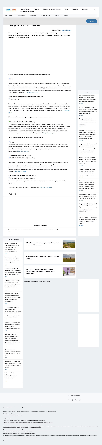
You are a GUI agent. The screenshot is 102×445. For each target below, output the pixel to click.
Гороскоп (75, 9)
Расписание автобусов (27, 11)
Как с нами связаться (7, 407)
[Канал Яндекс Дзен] (80, 399)
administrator (66, 30)
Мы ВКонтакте (22, 15)
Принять (91, 21)
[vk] (10, 194)
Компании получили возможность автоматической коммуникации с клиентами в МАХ (33, 230)
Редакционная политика (46, 405)
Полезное (85, 9)
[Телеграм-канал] (76, 399)
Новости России (25, 9)
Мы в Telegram (9, 15)
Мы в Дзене (33, 15)
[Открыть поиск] (94, 10)
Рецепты (66, 15)
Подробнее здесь (32, 92)
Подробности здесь (49, 133)
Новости (36, 9)
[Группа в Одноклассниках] (72, 399)
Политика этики (25, 405)
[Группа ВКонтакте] (68, 399)
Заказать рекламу (45, 15)
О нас (23, 407)
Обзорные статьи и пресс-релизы (10, 405)
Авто (66, 9)
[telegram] (15, 194)
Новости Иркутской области (52, 9)
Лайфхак (57, 15)
